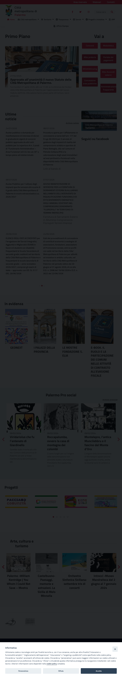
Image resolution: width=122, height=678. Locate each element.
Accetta (99, 671)
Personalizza (23, 671)
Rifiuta (61, 671)
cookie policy (51, 663)
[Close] (115, 649)
